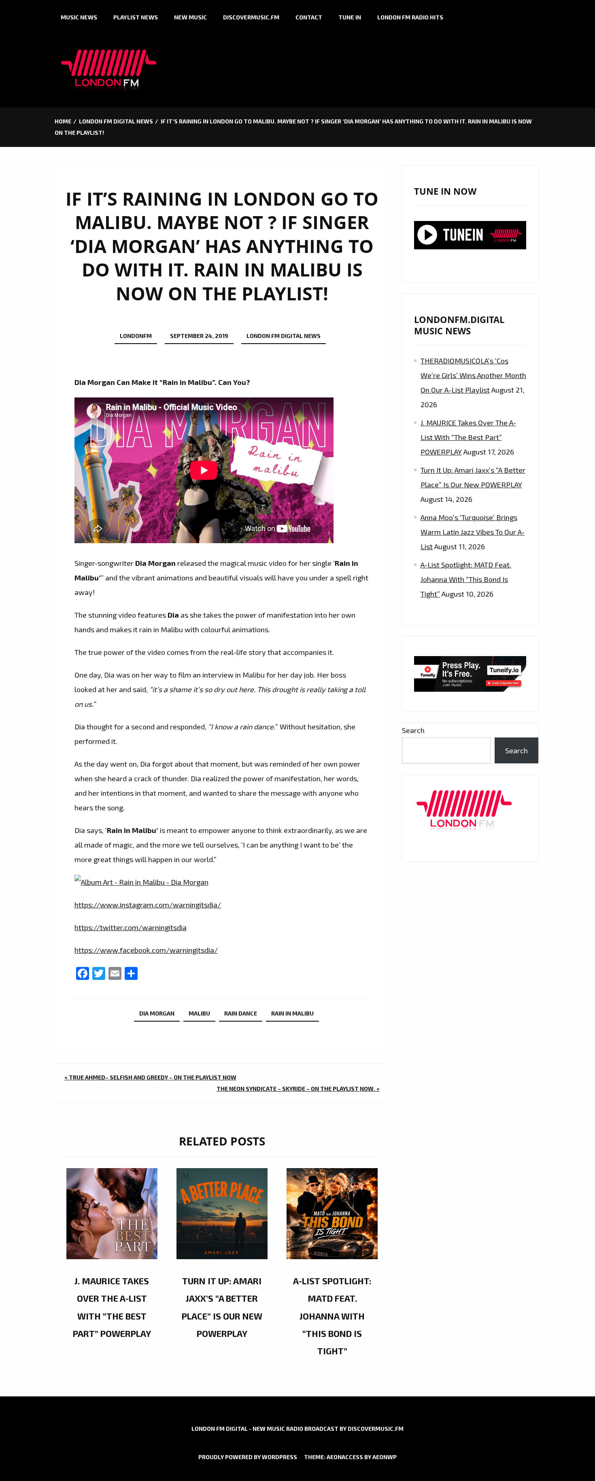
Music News (79, 17)
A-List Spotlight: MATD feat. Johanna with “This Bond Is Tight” (332, 1315)
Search (413, 730)
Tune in (349, 17)
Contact (308, 17)
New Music (190, 17)
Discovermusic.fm (251, 17)
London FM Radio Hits (410, 17)
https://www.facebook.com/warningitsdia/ (146, 950)
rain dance (240, 1013)
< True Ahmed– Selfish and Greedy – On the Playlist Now (150, 1077)
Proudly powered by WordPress (247, 1456)
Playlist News (135, 17)
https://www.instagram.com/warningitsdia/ (147, 904)
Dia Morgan (156, 1013)
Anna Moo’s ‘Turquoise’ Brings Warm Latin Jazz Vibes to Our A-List (473, 532)
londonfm (136, 335)
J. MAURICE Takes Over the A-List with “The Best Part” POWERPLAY (468, 437)
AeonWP (384, 1456)
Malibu (199, 1013)
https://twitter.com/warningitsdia (130, 927)
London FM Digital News (283, 335)
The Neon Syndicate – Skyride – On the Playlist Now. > (298, 1088)
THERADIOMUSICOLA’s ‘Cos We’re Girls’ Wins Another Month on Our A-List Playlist (473, 375)
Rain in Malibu (292, 1013)
